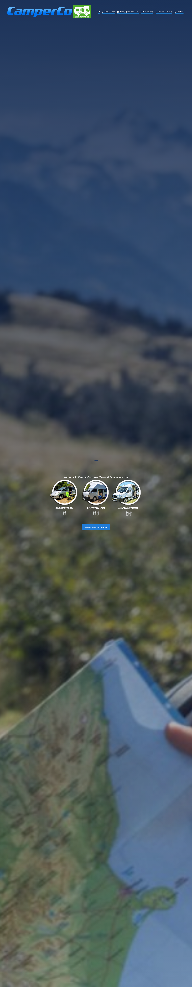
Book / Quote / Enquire (129, 12)
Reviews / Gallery (164, 12)
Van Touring (148, 12)
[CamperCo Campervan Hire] (99, 12)
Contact (180, 12)
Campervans (109, 12)
